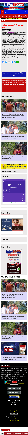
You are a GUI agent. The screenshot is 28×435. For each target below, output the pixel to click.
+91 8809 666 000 (14, 421)
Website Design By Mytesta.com (14, 419)
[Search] (26, 11)
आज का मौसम (15, 202)
